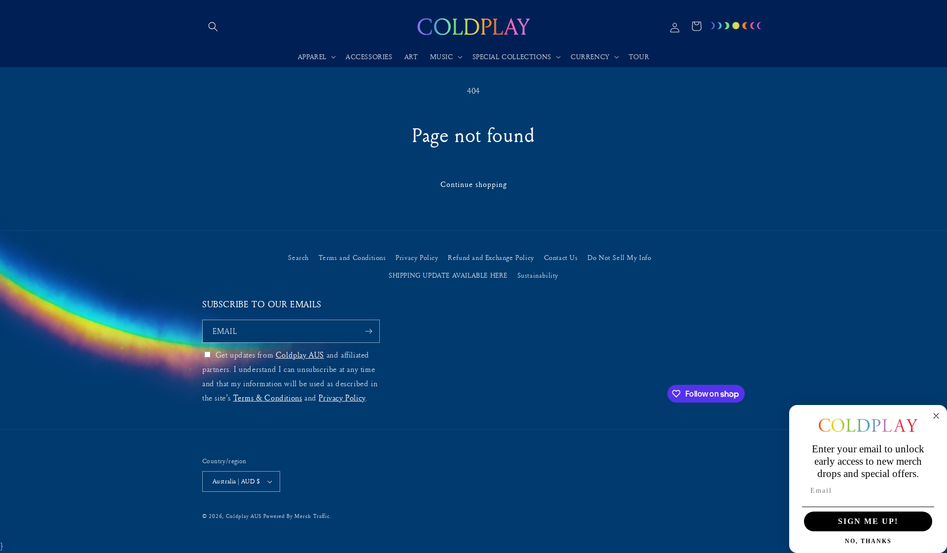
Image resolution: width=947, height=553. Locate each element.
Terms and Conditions (352, 257)
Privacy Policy (417, 257)
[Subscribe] (368, 331)
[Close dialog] (936, 416)
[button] (213, 26)
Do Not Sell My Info (619, 257)
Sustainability (537, 275)
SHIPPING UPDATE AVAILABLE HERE (448, 275)
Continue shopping (473, 184)
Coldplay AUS (300, 354)
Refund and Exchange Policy (491, 257)
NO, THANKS (868, 541)
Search (298, 257)
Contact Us (561, 257)
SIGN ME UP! (868, 521)
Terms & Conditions (267, 397)
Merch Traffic (311, 515)
